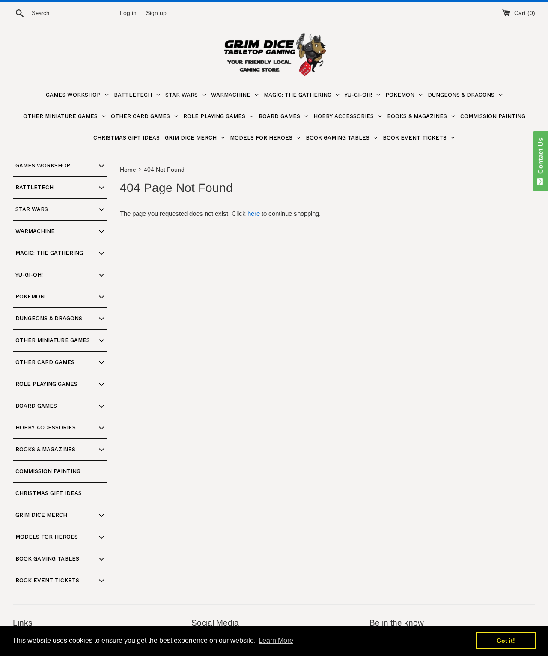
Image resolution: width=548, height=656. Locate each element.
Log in (128, 13)
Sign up (156, 13)
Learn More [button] (276, 640)
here (253, 213)
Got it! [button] (506, 640)
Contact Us (540, 157)
